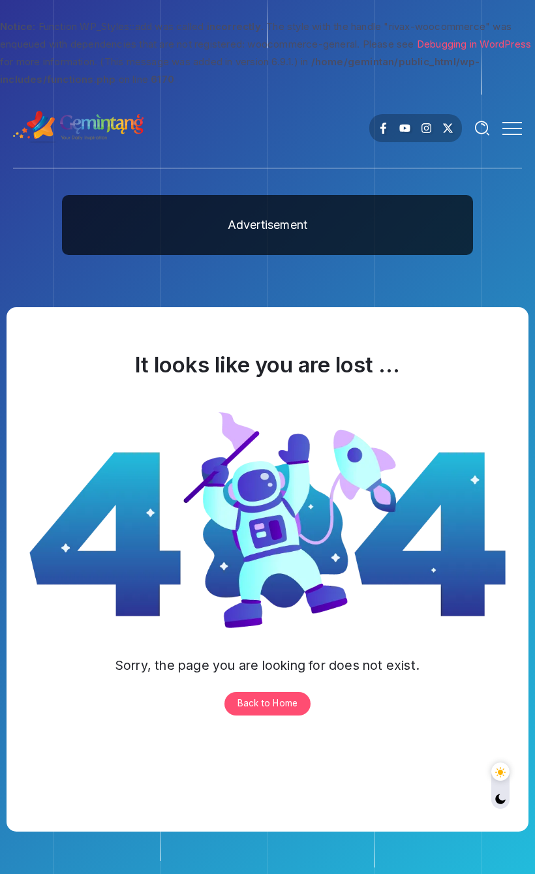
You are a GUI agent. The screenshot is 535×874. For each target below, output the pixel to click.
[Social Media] (383, 128)
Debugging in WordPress (474, 44)
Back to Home (267, 703)
